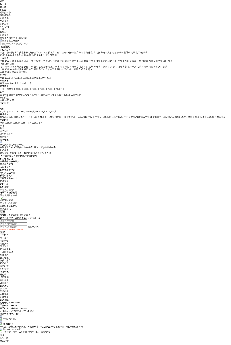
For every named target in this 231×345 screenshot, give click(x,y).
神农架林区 (48, 69)
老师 (7, 153)
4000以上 (18, 78)
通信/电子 (130, 52)
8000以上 (36, 78)
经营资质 (4, 246)
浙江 (40, 61)
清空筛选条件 (6, 134)
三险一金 (4, 95)
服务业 (39, 55)
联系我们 (4, 288)
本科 (21, 83)
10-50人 (12, 111)
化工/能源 (140, 52)
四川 (115, 61)
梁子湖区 (23, 72)
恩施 (90, 69)
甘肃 (86, 61)
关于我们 (4, 238)
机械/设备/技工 (31, 52)
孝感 (81, 69)
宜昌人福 (46, 153)
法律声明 (4, 243)
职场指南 (4, 297)
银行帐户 (4, 263)
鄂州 (16, 69)
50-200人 (21, 111)
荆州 (36, 69)
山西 (124, 61)
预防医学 (28, 153)
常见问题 (4, 291)
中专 (12, 83)
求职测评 (4, 277)
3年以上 (36, 89)
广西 (91, 61)
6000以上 (27, 78)
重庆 (21, 61)
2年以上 (28, 89)
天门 (66, 69)
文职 (16, 153)
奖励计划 (47, 95)
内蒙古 (145, 61)
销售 (2, 153)
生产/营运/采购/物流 (102, 117)
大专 (16, 83)
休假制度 (65, 95)
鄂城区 (8, 72)
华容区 (15, 72)
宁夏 (139, 61)
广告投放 (4, 269)
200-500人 (30, 111)
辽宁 (50, 61)
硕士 (26, 83)
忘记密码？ (25, 215)
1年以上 (20, 89)
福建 (45, 61)
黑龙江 (56, 61)
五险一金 (13, 95)
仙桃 (12, 69)
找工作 (3, 4)
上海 (16, 61)
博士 (31, 83)
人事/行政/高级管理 (116, 52)
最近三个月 (37, 123)
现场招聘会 (5, 12)
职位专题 (4, 35)
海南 (100, 61)
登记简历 (13, 38)
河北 (72, 61)
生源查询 (4, 21)
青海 (134, 61)
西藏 (151, 61)
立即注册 (15, 215)
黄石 (26, 69)
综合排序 (4, 137)
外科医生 (37, 153)
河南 (76, 61)
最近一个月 (26, 123)
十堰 (57, 69)
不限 (2, 83)
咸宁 (71, 69)
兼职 (12, 100)
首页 (2, 1)
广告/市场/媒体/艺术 (85, 52)
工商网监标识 (6, 252)
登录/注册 (22, 38)
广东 (36, 61)
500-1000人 (40, 111)
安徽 (31, 61)
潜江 (40, 69)
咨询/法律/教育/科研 (26, 55)
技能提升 (4, 32)
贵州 (96, 61)
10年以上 (60, 89)
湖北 (62, 61)
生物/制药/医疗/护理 (14, 52)
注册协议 (4, 241)
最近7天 (16, 123)
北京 (7, 61)
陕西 (120, 61)
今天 (2, 123)
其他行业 (221, 117)
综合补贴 (29, 95)
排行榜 (3, 274)
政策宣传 (4, 24)
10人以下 (4, 111)
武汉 (7, 69)
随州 (61, 69)
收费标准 (4, 266)
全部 (2, 52)
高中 (7, 83)
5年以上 (44, 89)
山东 (129, 61)
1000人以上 (51, 111)
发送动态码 (5, 209)
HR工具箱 (4, 26)
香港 (160, 61)
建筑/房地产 (101, 52)
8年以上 (52, 89)
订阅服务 (4, 283)
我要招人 (4, 38)
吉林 (105, 61)
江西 (110, 61)
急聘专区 (4, 140)
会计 (21, 153)
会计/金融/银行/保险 (66, 52)
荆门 (31, 69)
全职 (7, 100)
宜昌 (85, 69)
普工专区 (4, 258)
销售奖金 (56, 95)
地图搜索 (4, 280)
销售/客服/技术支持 (47, 52)
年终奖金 (38, 95)
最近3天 (8, 123)
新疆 (155, 61)
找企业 (3, 10)
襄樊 (76, 69)
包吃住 (21, 95)
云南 (81, 61)
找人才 (3, 7)
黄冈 (21, 69)
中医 (12, 153)
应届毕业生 (10, 89)
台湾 (170, 61)
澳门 (165, 61)
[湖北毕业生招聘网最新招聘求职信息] (9, 40)
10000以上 (46, 78)
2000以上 (9, 78)
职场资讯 (4, 18)
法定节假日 (76, 95)
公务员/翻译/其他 (36, 117)
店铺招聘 (4, 255)
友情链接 (4, 294)
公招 (2, 29)
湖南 (67, 61)
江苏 (26, 61)
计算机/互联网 (50, 55)
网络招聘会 (5, 15)
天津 (12, 61)
